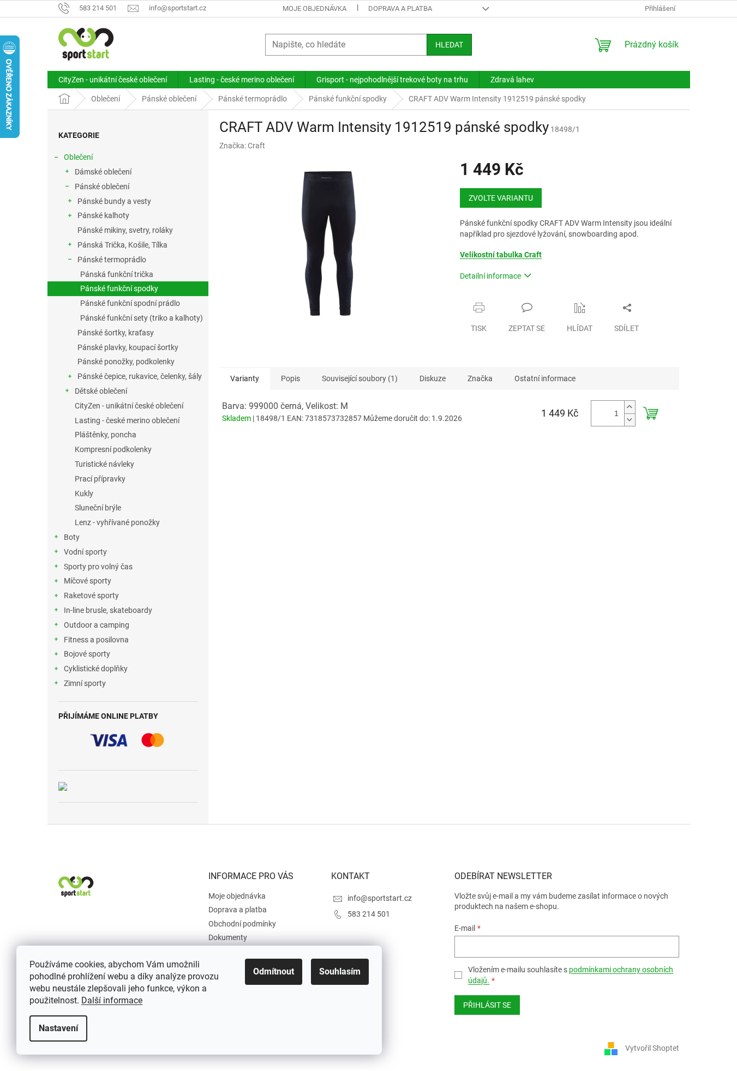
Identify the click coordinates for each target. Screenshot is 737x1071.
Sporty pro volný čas (98, 566)
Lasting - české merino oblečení (127, 420)
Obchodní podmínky (242, 923)
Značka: (242, 145)
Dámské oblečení (103, 171)
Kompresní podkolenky (113, 449)
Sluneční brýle (98, 507)
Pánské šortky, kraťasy (115, 332)
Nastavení (58, 1028)
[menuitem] (112, 79)
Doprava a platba (400, 8)
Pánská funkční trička (116, 274)
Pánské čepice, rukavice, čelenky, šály (139, 376)
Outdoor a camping (96, 625)
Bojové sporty (87, 653)
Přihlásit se (487, 1005)
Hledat (449, 44)
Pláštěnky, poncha (105, 434)
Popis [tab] (290, 378)
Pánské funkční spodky (119, 288)
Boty (72, 537)
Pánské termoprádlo (111, 259)
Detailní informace (490, 276)
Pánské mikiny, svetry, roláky (125, 230)
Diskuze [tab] (433, 378)
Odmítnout (273, 971)
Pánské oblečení (102, 186)
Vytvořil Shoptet (652, 1048)
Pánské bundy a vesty (114, 201)
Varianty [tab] (244, 378)
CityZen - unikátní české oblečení (129, 405)
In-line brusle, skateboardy (108, 610)
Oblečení (78, 157)
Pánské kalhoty (103, 215)
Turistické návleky (104, 464)
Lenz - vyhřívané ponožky (117, 522)
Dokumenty (227, 937)
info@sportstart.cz (379, 898)
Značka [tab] (480, 378)
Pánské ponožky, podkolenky (126, 361)
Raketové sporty (91, 595)
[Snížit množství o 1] (629, 419)
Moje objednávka (314, 8)
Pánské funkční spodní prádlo (130, 303)
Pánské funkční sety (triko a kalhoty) (141, 318)
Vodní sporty (85, 551)
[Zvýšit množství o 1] (629, 407)
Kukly (84, 493)
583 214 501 (368, 914)
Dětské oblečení (101, 391)
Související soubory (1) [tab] (360, 378)
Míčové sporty (87, 580)
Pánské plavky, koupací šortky (127, 347)
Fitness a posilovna (96, 639)
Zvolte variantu (501, 198)
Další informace (111, 1000)
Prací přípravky (100, 478)
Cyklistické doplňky (96, 668)
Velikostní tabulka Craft (501, 254)
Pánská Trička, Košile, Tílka (122, 244)
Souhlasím (340, 971)
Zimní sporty (85, 683)
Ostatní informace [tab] (545, 378)
